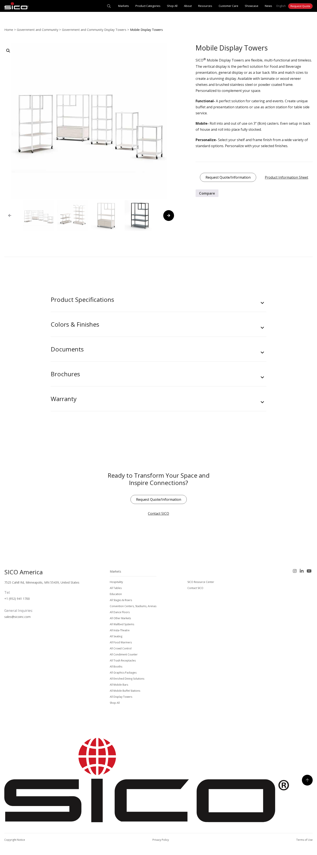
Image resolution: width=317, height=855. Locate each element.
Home (8, 29)
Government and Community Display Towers (94, 29)
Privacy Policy (160, 840)
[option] (38, 215)
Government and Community (37, 29)
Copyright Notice (14, 840)
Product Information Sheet (286, 177)
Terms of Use (304, 840)
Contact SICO (158, 513)
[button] (8, 51)
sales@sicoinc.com (17, 617)
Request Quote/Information (228, 177)
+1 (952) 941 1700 (17, 599)
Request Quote (300, 6)
